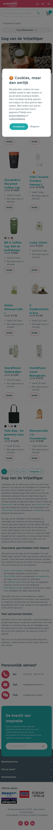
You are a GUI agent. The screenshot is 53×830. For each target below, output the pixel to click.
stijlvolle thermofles (17, 582)
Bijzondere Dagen (12, 23)
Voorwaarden (12, 815)
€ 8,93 (11, 253)
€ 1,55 (36, 315)
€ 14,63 (11, 190)
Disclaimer (43, 815)
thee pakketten (42, 576)
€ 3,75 (36, 378)
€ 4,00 (11, 441)
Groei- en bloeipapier (13, 571)
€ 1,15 (10, 315)
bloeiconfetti (7, 504)
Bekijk (9, 142)
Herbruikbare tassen (13, 588)
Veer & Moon (7, 510)
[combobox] (18, 13)
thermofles (41, 504)
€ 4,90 (36, 441)
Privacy (24, 815)
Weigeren (34, 126)
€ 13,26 (36, 187)
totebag (36, 510)
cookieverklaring (17, 119)
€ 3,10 (36, 245)
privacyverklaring (17, 115)
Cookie (33, 815)
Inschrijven (43, 746)
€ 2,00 (11, 375)
